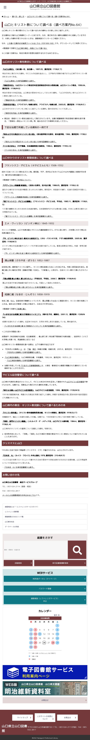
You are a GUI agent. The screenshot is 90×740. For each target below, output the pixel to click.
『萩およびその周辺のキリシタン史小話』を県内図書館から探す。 (30, 141)
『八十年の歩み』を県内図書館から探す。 (20, 150)
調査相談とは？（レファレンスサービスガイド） (22, 507)
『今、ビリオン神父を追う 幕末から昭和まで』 (21, 238)
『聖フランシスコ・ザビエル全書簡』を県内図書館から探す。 (28, 216)
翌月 (55, 615)
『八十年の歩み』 (9, 146)
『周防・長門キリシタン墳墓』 (14, 421)
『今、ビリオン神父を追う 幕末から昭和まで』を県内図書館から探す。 (32, 253)
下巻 (29, 349)
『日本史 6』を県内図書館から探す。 (19, 467)
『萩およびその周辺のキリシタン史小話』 (19, 134)
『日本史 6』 (8, 455)
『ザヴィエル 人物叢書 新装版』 (15, 185)
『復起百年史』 (8, 85)
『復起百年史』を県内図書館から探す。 (20, 100)
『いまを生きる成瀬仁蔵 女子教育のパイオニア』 (21, 314)
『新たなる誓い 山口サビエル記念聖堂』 (18, 390)
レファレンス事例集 (12, 512)
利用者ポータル (45, 579)
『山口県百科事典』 (12, 357)
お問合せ (45, 700)
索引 (34, 349)
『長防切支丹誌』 (9, 104)
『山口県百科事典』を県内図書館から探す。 (24, 360)
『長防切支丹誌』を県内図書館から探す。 (20, 113)
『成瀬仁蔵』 (21, 309)
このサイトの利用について (45, 717)
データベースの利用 (12, 527)
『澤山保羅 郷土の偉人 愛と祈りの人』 (17, 278)
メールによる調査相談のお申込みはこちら (19, 495)
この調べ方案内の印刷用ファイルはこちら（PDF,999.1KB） (31, 43)
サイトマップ (22, 717)
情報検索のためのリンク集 (14, 517)
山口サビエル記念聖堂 (75, 382)
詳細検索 (18, 563)
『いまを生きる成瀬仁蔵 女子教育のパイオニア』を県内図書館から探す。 (33, 326)
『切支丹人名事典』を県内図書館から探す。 (24, 352)
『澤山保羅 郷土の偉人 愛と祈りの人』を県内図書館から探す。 (29, 287)
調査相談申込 (45, 599)
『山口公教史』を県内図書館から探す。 (20, 81)
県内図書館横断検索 (60, 563)
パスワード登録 (45, 588)
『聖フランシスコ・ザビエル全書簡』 (17, 201)
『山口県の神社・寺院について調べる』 (31, 48)
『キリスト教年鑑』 (10, 412)
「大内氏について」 (24, 180)
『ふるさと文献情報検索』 (30, 365)
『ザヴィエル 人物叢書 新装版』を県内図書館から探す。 (26, 197)
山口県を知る (9, 522)
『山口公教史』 (8, 69)
